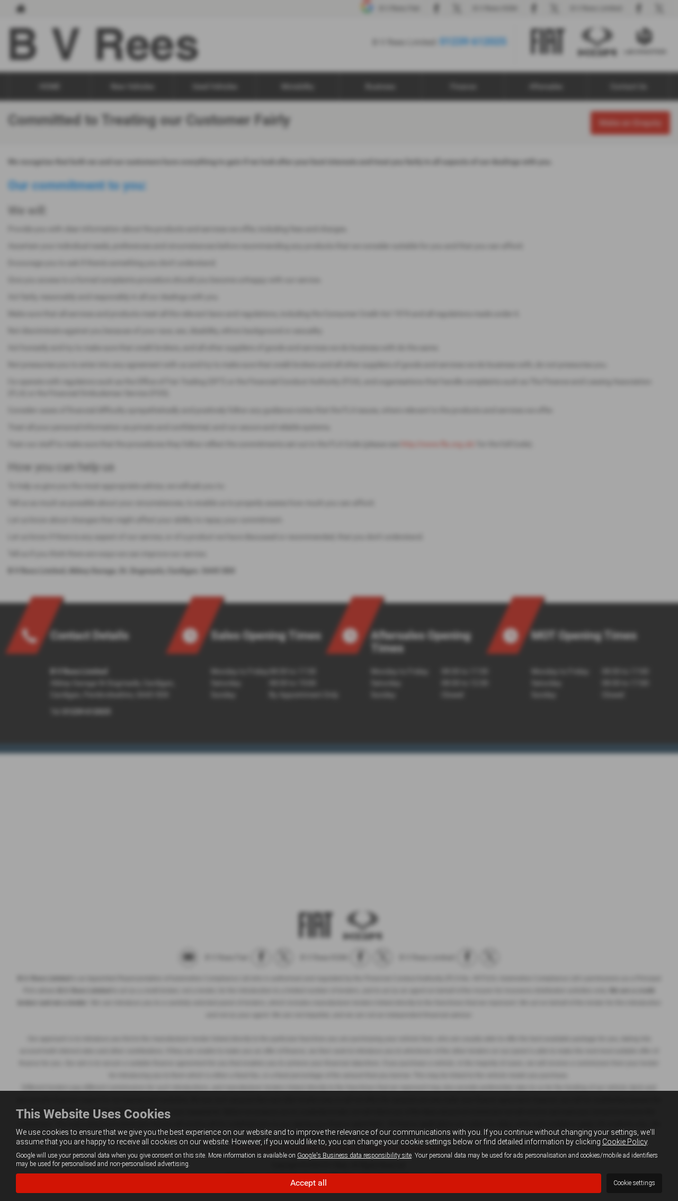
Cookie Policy (624, 1141)
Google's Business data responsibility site (354, 1155)
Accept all (308, 1183)
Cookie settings (634, 1183)
